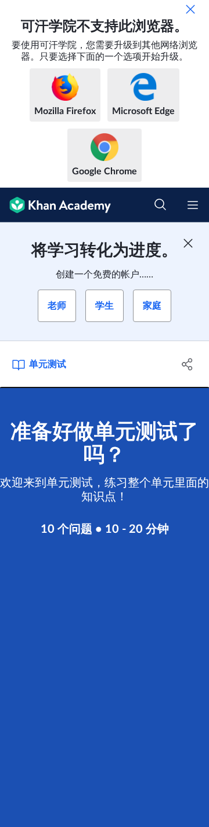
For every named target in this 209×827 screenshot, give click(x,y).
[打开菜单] (193, 205)
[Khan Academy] (55, 205)
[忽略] (190, 9)
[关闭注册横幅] (188, 243)
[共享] (187, 364)
